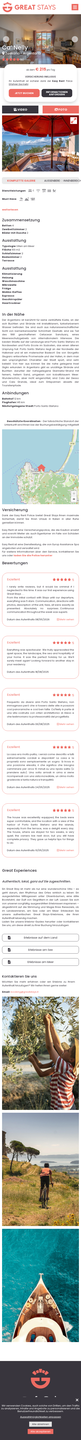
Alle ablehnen (40, 1424)
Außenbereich (52, 131)
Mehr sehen (66, 569)
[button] (41, 417)
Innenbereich (71, 131)
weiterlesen (10, 160)
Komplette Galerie (21, 131)
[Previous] (6, 15)
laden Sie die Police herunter (33, 505)
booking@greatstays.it (24, 942)
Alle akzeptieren (40, 1431)
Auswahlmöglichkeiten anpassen (40, 1417)
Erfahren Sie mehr (18, 34)
